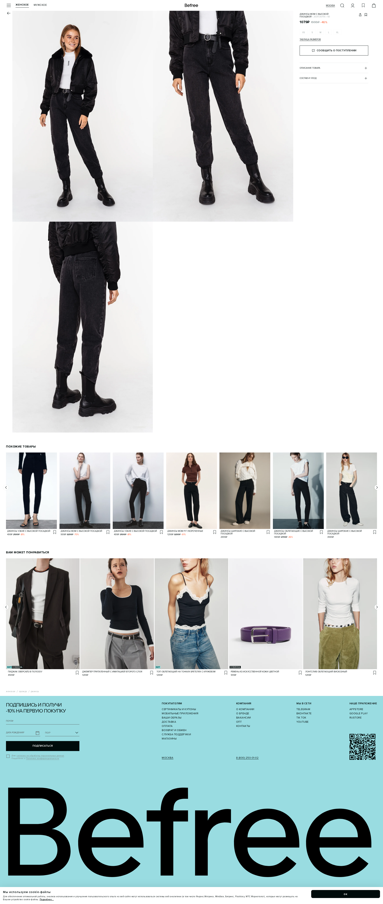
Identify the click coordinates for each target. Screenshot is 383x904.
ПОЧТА (10, 721)
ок (346, 894)
